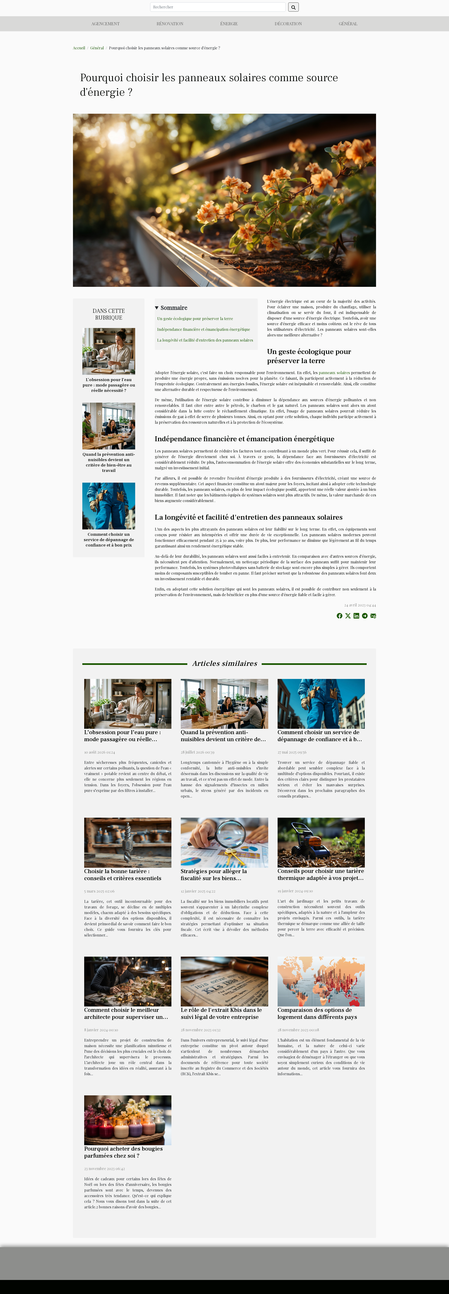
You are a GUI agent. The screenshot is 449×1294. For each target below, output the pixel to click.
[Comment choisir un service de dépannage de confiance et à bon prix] (108, 505)
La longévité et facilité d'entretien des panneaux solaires (205, 340)
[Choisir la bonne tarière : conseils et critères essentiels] (127, 842)
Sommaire (174, 307)
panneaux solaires (334, 372)
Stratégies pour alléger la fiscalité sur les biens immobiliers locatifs (214, 878)
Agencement (105, 23)
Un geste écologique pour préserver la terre (195, 318)
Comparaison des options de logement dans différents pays (317, 1013)
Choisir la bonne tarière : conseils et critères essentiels (122, 875)
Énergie (229, 23)
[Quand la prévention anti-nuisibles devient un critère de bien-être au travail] (108, 425)
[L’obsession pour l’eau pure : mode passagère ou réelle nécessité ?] (108, 350)
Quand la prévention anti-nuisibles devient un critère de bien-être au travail (109, 462)
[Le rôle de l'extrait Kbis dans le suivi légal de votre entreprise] (224, 980)
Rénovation (170, 23)
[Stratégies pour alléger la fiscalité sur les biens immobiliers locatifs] (224, 842)
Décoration (288, 23)
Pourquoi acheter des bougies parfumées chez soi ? (123, 1152)
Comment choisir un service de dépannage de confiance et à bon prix (109, 540)
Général (348, 23)
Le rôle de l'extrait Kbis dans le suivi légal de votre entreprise (221, 1013)
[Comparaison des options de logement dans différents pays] (321, 980)
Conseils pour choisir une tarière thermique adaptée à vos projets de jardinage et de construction (321, 878)
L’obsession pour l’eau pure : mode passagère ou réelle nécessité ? (109, 385)
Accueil (79, 47)
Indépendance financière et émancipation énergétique (203, 329)
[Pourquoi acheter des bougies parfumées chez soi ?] (127, 1119)
